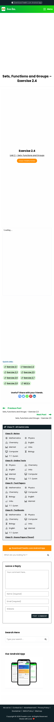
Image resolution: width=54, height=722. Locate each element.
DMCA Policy (28, 711)
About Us (7, 707)
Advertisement (30, 707)
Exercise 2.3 (12, 372)
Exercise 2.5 (29, 372)
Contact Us (17, 707)
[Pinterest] (30, 396)
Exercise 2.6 (12, 378)
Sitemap (38, 711)
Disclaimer (16, 711)
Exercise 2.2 (28, 367)
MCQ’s (27, 383)
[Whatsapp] (27, 396)
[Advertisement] (27, 44)
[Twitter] (23, 396)
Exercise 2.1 (12, 367)
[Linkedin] (34, 396)
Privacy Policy (43, 707)
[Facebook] (19, 396)
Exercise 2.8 (12, 383)
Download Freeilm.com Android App (27, 3)
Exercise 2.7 (29, 378)
